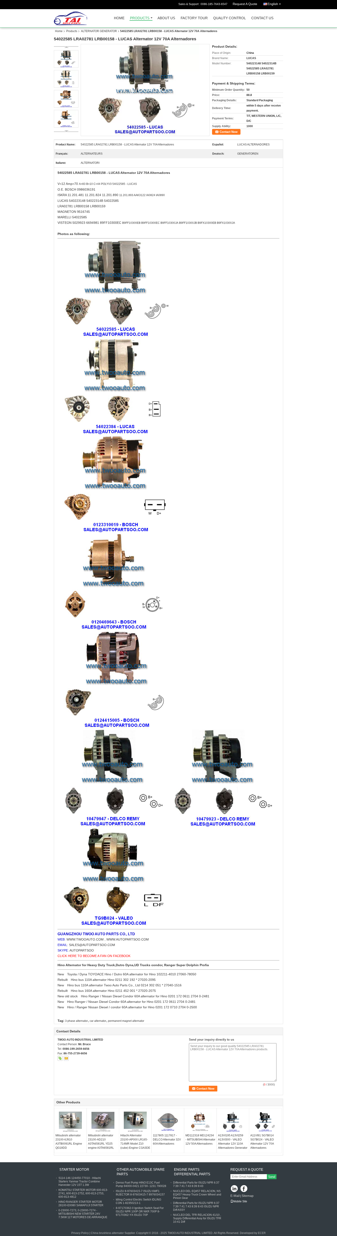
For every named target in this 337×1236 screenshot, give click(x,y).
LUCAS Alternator (122, 173)
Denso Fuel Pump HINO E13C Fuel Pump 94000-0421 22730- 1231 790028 (141, 1184)
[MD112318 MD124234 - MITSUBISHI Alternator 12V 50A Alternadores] (200, 1121)
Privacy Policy (80, 1233)
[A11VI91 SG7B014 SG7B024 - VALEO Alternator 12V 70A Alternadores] (265, 1121)
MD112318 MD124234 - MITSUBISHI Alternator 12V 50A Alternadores (200, 1139)
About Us (166, 18)
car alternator (98, 1021)
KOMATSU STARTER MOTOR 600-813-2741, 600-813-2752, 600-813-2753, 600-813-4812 (83, 1193)
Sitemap (248, 1196)
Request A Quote (245, 4)
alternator (134, 1002)
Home (119, 18)
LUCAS (63, 200)
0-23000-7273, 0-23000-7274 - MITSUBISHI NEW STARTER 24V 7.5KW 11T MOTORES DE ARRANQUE (82, 1214)
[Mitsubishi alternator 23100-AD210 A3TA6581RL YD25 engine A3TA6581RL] (103, 1121)
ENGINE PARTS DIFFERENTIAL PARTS (192, 1172)
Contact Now (229, 132)
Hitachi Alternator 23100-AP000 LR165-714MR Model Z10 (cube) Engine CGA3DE (135, 1141)
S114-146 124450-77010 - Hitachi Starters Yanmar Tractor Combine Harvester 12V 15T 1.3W (79, 1181)
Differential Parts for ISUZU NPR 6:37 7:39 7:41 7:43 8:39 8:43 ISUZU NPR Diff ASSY (196, 1206)
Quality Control (229, 18)
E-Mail (235, 1196)
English (273, 4)
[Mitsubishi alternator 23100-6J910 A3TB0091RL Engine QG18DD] (70, 1121)
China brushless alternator (107, 1233)
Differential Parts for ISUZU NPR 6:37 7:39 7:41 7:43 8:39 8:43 (196, 1184)
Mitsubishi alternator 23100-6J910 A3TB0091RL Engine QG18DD (68, 1141)
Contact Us (262, 18)
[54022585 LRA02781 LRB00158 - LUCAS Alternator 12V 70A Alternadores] (145, 90)
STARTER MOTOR (74, 1169)
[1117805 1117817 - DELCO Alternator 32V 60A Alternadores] (168, 1121)
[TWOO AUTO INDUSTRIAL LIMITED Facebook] (244, 1189)
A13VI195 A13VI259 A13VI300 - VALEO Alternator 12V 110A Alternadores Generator (232, 1141)
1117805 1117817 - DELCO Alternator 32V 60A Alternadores (167, 1139)
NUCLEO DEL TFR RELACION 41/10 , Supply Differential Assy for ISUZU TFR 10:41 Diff (197, 1218)
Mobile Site (240, 1201)
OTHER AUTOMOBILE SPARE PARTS (141, 1172)
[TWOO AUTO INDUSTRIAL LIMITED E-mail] (66, 1058)
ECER (262, 1233)
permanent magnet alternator (126, 1021)
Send (271, 1177)
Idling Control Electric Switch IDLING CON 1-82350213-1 (138, 1201)
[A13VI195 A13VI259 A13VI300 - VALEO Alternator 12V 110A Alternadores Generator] (233, 1121)
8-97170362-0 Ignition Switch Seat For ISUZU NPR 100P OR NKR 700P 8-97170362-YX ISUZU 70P (140, 1211)
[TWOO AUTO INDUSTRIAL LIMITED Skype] (60, 1058)
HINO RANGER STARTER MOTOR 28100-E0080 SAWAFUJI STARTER (80, 1203)
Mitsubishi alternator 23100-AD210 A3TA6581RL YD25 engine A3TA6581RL (101, 1141)
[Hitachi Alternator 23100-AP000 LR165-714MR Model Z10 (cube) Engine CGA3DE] (135, 1121)
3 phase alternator (76, 1021)
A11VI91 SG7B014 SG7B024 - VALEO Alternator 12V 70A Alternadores (262, 1141)
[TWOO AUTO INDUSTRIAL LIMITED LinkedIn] (234, 1189)
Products (139, 18)
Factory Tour (194, 18)
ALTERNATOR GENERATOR (99, 31)
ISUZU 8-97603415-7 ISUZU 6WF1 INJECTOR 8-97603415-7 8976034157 (140, 1193)
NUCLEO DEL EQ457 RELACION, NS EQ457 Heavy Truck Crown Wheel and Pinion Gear (197, 1195)
